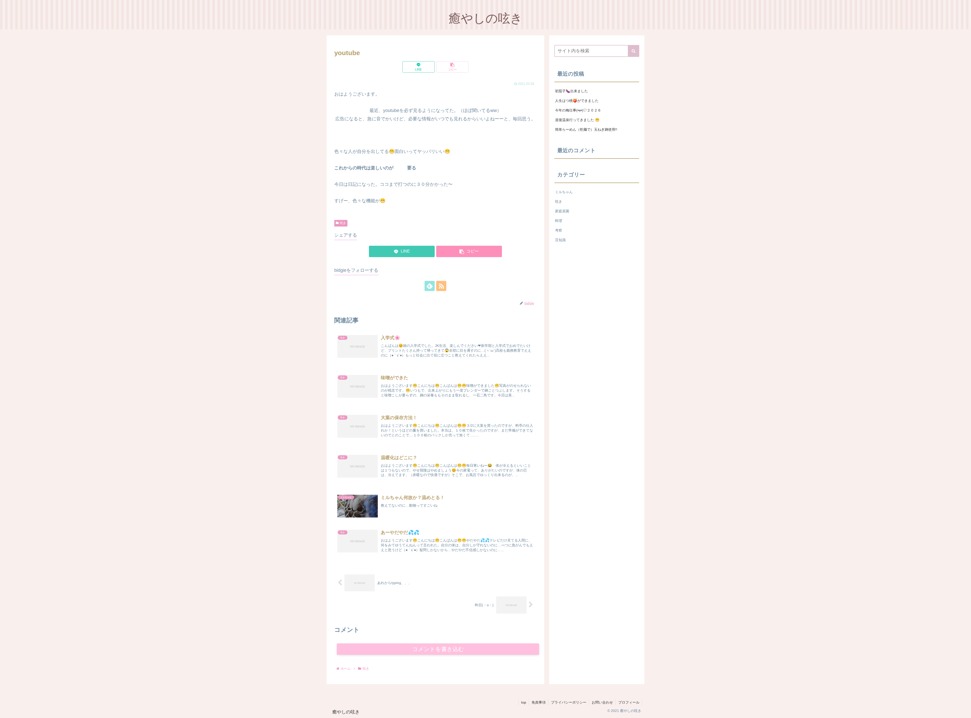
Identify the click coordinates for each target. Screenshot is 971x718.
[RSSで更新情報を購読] (441, 286)
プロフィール (628, 702)
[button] (452, 67)
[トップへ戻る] (963, 710)
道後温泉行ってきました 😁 (577, 120)
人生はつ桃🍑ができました (577, 101)
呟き (343, 223)
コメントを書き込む (438, 649)
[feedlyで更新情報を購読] (430, 286)
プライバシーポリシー (568, 702)
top (523, 702)
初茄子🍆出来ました (571, 91)
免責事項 (539, 702)
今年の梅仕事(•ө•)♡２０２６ (578, 110)
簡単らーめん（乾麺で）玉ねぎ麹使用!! (586, 129)
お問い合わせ (602, 702)
